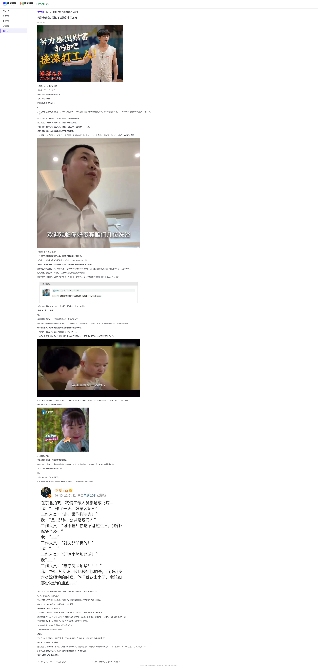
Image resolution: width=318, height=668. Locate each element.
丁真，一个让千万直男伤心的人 (55, 661)
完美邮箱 (40, 12)
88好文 (48, 12)
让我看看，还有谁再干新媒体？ (109, 661)
